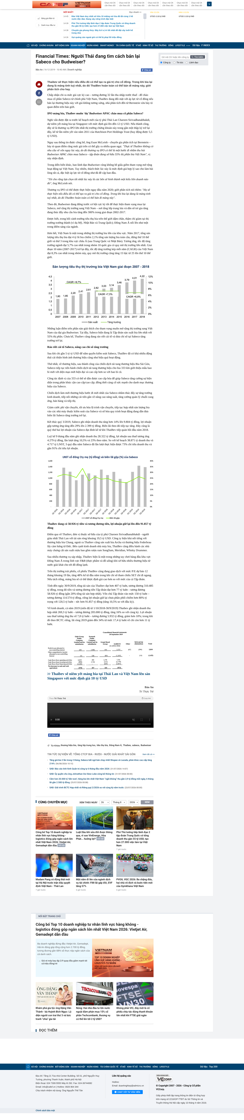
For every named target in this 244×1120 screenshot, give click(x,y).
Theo (100, 698)
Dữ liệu (196, 45)
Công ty (167, 62)
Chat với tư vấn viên (128, 1092)
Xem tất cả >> (149, 754)
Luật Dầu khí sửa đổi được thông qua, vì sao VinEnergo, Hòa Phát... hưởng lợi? (94, 835)
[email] (39, 102)
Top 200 (213, 1066)
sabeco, (136, 745)
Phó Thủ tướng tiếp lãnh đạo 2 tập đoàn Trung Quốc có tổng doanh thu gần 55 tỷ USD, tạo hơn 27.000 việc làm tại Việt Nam (133, 839)
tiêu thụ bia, (102, 745)
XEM (147, 802)
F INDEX (206, 45)
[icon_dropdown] (209, 4)
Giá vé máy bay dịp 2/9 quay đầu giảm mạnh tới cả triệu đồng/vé (64, 962)
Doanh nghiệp (75, 69)
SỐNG (170, 45)
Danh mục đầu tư (48, 25)
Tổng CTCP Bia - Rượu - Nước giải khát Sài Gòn (104, 754)
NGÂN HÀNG (93, 45)
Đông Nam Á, (115, 745)
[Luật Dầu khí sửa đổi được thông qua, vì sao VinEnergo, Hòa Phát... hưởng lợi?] (94, 818)
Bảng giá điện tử (48, 18)
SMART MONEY (107, 45)
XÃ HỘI (34, 45)
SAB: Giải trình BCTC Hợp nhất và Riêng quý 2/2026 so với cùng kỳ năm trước (95, 787)
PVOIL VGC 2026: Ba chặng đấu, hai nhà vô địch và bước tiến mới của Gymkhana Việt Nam (134, 883)
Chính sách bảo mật (45, 1110)
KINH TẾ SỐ (148, 45)
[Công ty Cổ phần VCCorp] (182, 1078)
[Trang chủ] (28, 45)
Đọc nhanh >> (135, 12)
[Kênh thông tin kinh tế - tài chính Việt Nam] (66, 4)
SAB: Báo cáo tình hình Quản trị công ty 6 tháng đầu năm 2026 (88, 769)
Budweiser (146, 745)
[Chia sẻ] (39, 93)
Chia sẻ (147, 70)
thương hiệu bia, (69, 745)
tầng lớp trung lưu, (87, 745)
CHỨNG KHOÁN (46, 45)
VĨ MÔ (138, 45)
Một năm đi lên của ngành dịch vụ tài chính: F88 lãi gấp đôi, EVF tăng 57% (94, 883)
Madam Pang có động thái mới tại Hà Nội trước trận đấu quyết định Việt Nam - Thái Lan (53, 883)
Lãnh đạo (193, 62)
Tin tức (180, 62)
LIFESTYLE (180, 45)
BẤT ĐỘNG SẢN (62, 45)
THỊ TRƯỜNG (160, 45)
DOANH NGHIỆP (78, 45)
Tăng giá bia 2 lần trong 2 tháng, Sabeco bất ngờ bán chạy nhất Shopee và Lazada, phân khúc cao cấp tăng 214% (100, 762)
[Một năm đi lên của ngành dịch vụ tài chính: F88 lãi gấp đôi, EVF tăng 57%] (94, 865)
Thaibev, (127, 745)
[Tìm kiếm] (197, 57)
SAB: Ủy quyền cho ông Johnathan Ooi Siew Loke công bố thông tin (91, 774)
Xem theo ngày (88, 802)
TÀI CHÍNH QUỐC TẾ (125, 45)
